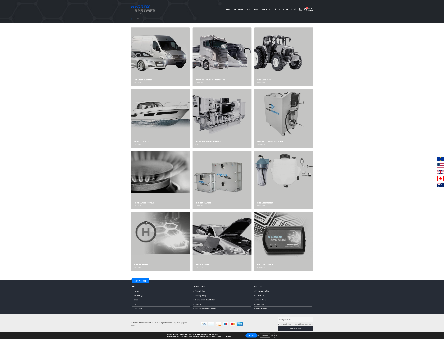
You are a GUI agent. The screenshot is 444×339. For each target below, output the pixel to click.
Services (198, 304)
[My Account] (300, 9)
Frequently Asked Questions (205, 308)
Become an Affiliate (262, 291)
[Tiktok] (295, 9)
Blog (256, 9)
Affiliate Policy (260, 300)
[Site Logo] (143, 9)
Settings (265, 335)
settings (228, 336)
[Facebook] (275, 9)
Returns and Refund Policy (205, 300)
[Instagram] (291, 9)
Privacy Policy (200, 291)
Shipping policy (200, 295)
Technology (238, 9)
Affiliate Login (260, 295)
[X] (279, 9)
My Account (259, 304)
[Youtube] (287, 9)
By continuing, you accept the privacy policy (297, 324)
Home (228, 9)
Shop (248, 9)
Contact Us (266, 9)
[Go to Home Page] (131, 19)
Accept (251, 335)
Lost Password (261, 308)
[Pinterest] (283, 9)
